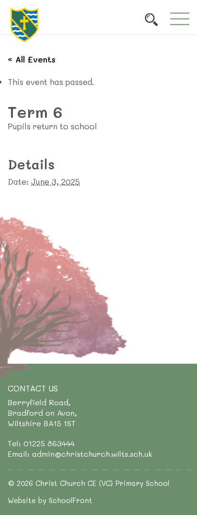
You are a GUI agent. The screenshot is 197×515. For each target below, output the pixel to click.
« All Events (31, 59)
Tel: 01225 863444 (41, 443)
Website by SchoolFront (50, 500)
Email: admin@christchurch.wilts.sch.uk (80, 454)
